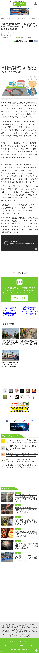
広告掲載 (31, 645)
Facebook (35, 41)
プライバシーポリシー (27, 642)
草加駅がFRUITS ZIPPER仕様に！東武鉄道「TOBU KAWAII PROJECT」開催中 (22, 455)
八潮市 (4, 37)
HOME (3, 18)
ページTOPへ (36, 650)
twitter (15, 421)
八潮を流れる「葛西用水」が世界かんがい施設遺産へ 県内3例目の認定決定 (21, 466)
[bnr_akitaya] (22, 398)
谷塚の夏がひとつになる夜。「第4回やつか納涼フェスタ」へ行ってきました (26, 510)
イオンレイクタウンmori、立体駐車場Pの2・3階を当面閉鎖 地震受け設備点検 (21, 441)
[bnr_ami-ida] (11, 398)
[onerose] (5, 392)
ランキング (35, 3)
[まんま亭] (17, 398)
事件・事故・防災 (21, 18)
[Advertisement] (20, 53)
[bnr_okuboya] (34, 392)
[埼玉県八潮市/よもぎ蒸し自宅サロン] (17, 392)
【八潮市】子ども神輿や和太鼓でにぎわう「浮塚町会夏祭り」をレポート (26, 558)
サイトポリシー (10, 642)
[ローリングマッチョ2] (19, 430)
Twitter (31, 41)
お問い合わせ (19, 645)
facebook (7, 421)
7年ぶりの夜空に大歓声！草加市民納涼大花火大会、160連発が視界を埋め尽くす (26, 546)
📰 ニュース (10, 18)
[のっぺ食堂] (11, 392)
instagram (24, 421)
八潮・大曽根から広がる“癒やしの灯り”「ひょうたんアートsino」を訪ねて (26, 534)
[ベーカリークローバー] (5, 398)
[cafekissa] (34, 398)
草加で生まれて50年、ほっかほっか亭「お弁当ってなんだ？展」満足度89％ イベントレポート (26, 498)
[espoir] (28, 392)
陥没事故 (29, 37)
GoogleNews (32, 421)
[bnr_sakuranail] (28, 398)
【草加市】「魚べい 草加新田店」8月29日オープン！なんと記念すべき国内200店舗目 (21, 448)
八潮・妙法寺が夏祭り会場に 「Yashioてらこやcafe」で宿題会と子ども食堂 (26, 522)
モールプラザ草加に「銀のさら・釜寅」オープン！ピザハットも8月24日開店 (21, 460)
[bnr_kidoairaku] (22, 392)
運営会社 (7, 645)
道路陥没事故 (20, 37)
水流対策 (11, 37)
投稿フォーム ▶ (19, 298)
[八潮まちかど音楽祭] (19, 12)
